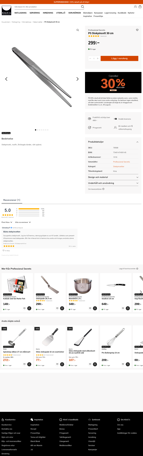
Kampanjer (98, 12)
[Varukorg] (140, 6)
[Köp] (29, 308)
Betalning (5, 453)
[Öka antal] (98, 58)
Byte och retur (7, 437)
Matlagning (16, 22)
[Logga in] (135, 6)
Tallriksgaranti (65, 437)
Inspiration (87, 16)
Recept (33, 429)
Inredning (92, 437)
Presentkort (93, 429)
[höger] (77, 79)
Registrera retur (8, 445)
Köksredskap (26, 22)
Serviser (91, 445)
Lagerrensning (110, 12)
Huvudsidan (6, 22)
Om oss (120, 424)
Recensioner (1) (11, 199)
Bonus (62, 429)
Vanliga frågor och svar (11, 433)
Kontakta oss (7, 429)
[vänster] (6, 79)
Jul (31, 449)
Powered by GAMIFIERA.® (10, 255)
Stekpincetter (37, 22)
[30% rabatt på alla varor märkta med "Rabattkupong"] (113, 92)
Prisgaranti (97, 127)
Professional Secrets (96, 30)
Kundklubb (122, 12)
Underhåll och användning (101, 183)
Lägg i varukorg (119, 58)
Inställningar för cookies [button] (127, 433)
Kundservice (7, 424)
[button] (137, 30)
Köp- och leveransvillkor (11, 441)
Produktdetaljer (96, 141)
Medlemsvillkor (65, 445)
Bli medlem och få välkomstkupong (125, 127)
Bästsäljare (88, 12)
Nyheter (131, 12)
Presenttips (98, 16)
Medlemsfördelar (66, 424)
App (118, 429)
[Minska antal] (90, 58)
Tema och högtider (38, 437)
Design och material (98, 177)
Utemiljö (91, 441)
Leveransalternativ (9, 449)
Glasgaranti (64, 441)
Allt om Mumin (36, 445)
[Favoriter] (24, 308)
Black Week (35, 441)
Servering (92, 433)
